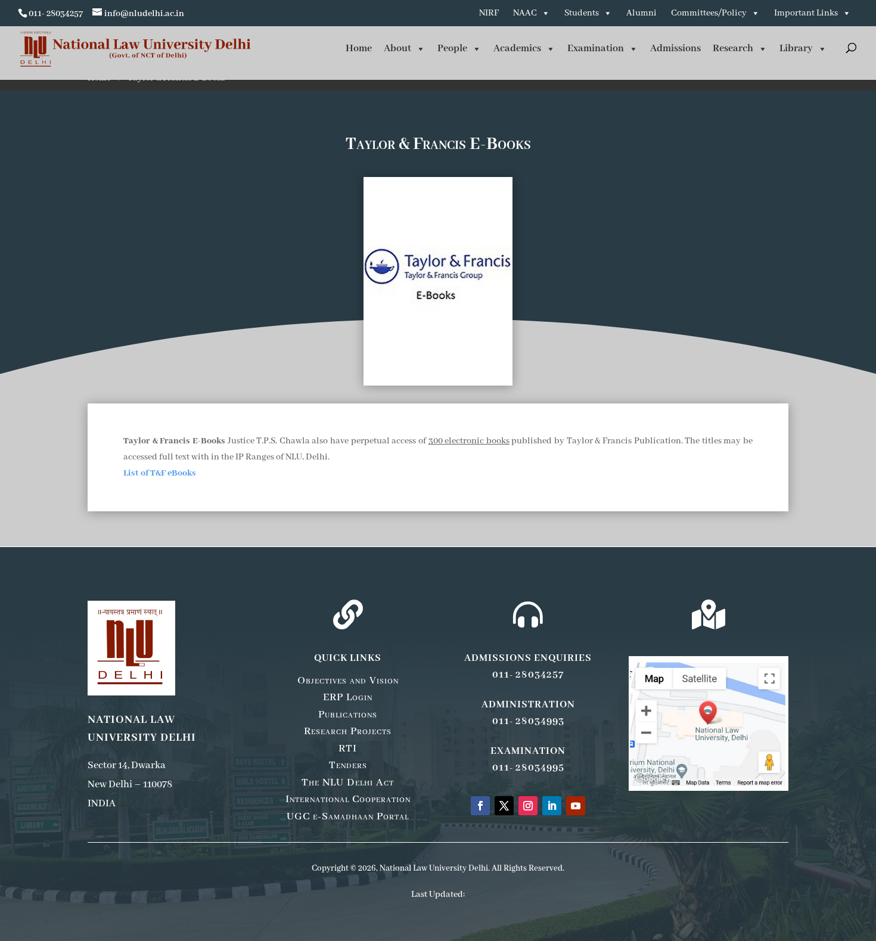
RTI (347, 748)
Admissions (675, 48)
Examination (595, 48)
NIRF (489, 13)
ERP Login (347, 697)
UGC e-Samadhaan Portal (348, 816)
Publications (347, 714)
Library (796, 48)
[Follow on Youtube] (575, 805)
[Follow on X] (504, 805)
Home (359, 48)
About (397, 48)
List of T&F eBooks (159, 473)
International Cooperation (348, 799)
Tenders (348, 765)
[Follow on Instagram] (528, 805)
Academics (517, 48)
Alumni (641, 13)
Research (733, 48)
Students (581, 13)
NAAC (525, 13)
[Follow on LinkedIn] (551, 805)
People (452, 48)
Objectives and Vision (348, 680)
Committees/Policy (709, 13)
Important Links (806, 13)
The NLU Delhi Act (348, 782)
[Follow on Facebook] (480, 805)
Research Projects (348, 731)
